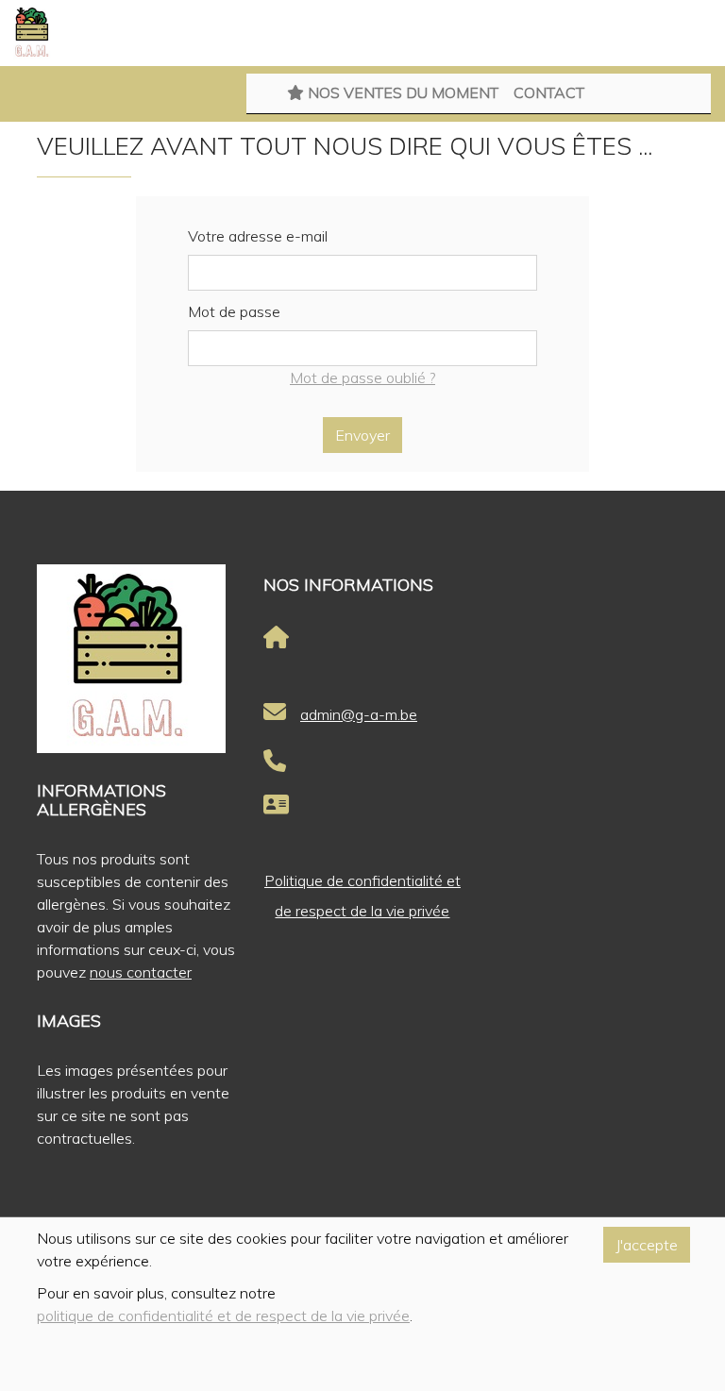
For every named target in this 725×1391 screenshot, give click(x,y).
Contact (549, 92)
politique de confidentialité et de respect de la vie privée (223, 1315)
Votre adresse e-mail (258, 235)
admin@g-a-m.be (358, 714)
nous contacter (141, 972)
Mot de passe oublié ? (362, 377)
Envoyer (362, 435)
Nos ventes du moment (401, 92)
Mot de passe (234, 311)
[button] (19, 94)
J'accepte (646, 1244)
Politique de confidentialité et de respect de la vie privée (362, 895)
